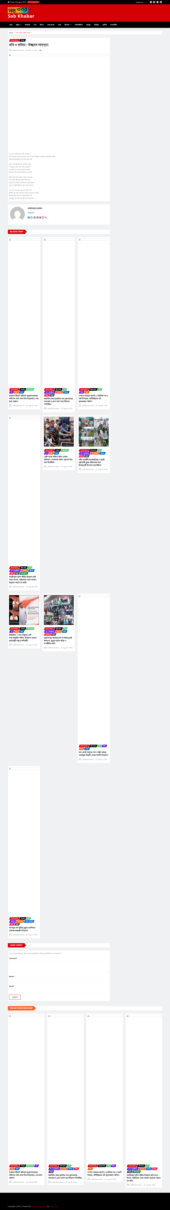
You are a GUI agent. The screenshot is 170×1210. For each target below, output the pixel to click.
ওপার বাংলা (50, 24)
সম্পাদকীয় (113, 24)
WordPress (35, 1206)
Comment (13, 958)
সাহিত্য (96, 24)
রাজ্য (18, 24)
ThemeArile (53, 1206)
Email (11, 986)
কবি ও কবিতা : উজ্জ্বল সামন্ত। (23, 33)
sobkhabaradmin (18, 50)
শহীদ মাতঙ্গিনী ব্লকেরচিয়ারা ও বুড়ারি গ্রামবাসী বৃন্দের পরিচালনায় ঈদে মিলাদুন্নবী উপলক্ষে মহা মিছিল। (92, 462)
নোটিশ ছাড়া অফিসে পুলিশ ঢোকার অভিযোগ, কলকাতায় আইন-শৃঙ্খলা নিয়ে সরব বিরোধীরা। (58, 459)
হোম (11, 24)
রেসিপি (104, 24)
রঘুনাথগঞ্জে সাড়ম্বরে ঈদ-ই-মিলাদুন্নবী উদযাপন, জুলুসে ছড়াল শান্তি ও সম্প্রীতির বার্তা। (58, 640)
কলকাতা (27, 24)
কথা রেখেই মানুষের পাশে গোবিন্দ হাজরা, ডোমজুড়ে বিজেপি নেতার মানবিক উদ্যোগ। (93, 754)
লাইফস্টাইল (79, 24)
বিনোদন (67, 24)
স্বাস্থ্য (88, 24)
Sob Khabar (21, 16)
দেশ (35, 24)
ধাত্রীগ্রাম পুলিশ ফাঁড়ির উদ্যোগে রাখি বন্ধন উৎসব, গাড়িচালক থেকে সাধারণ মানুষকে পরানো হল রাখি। (22, 579)
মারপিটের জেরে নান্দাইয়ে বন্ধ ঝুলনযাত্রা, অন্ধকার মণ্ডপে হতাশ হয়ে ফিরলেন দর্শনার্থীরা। (58, 401)
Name (12, 976)
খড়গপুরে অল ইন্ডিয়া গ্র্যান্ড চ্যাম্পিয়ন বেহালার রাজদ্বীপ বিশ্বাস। (22, 929)
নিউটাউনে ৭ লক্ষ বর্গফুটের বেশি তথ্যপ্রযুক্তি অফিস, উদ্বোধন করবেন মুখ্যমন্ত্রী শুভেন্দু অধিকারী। (23, 637)
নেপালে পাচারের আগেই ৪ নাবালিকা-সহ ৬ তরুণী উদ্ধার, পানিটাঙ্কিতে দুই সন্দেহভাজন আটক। (93, 398)
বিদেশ (42, 24)
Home (11, 33)
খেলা (59, 24)
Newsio (44, 1206)
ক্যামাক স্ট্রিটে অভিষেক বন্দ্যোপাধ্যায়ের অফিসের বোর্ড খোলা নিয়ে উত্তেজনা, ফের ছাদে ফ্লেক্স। (24, 398)
